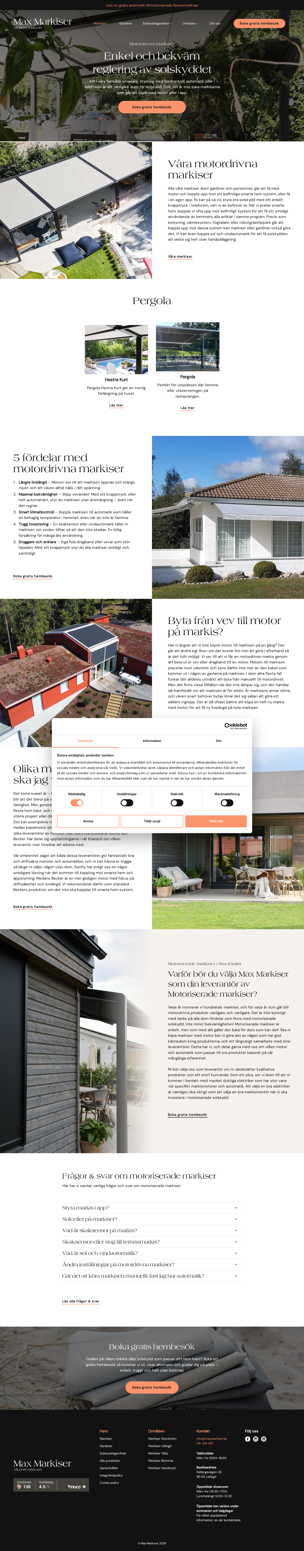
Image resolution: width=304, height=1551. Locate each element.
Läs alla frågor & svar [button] (80, 1301)
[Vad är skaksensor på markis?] (152, 1230)
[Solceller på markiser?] (152, 1219)
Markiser (106, 1439)
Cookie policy (109, 1483)
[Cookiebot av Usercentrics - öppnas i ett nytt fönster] (227, 726)
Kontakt (203, 1431)
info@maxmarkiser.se (212, 1439)
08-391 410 (205, 1443)
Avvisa (88, 821)
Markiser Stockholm (162, 1439)
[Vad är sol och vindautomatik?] (152, 1253)
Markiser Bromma (160, 1461)
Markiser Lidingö (160, 1446)
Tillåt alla (216, 821)
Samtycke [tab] (85, 741)
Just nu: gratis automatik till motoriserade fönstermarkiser (152, 5)
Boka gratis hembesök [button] (152, 107)
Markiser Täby (158, 1453)
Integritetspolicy (111, 1475)
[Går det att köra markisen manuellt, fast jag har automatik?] (152, 1275)
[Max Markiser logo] (42, 23)
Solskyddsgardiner (113, 1453)
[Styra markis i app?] (152, 1207)
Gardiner (125, 23)
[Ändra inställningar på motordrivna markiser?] (152, 1264)
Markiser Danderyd (162, 1468)
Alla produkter (110, 1461)
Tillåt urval (152, 821)
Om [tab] (218, 741)
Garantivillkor (109, 1468)
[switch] (127, 802)
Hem (104, 1431)
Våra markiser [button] (180, 256)
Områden (156, 1431)
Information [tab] (152, 741)
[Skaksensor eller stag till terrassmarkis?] (152, 1241)
